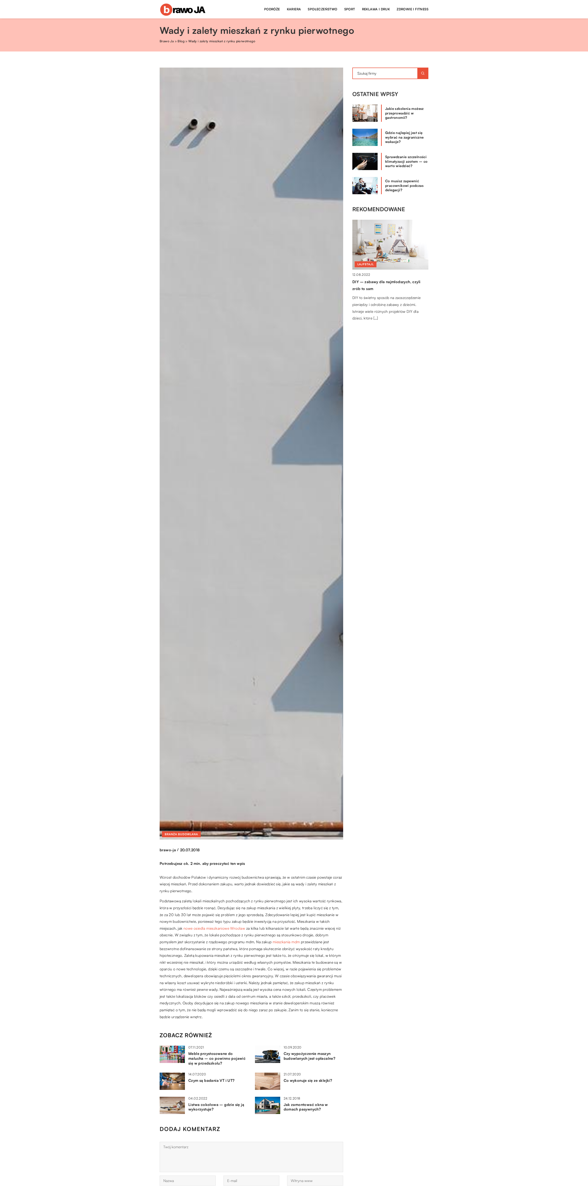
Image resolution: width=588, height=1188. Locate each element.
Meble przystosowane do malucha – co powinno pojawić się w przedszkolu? (217, 1058)
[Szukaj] (422, 73)
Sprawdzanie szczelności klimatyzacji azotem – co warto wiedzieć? (406, 161)
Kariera (294, 9)
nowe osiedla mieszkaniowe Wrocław (214, 928)
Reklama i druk (376, 9)
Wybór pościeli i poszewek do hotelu (385, 281)
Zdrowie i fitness (412, 9)
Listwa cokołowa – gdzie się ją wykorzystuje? (216, 1107)
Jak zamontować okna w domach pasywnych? (306, 1107)
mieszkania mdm (286, 942)
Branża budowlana (181, 834)
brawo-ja (168, 850)
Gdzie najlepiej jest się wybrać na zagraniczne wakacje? (404, 137)
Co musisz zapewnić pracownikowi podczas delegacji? (404, 185)
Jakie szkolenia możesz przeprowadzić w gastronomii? (404, 113)
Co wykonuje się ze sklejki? (308, 1080)
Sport (349, 9)
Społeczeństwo (322, 9)
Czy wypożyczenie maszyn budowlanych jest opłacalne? (310, 1056)
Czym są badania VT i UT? (211, 1080)
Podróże (272, 9)
